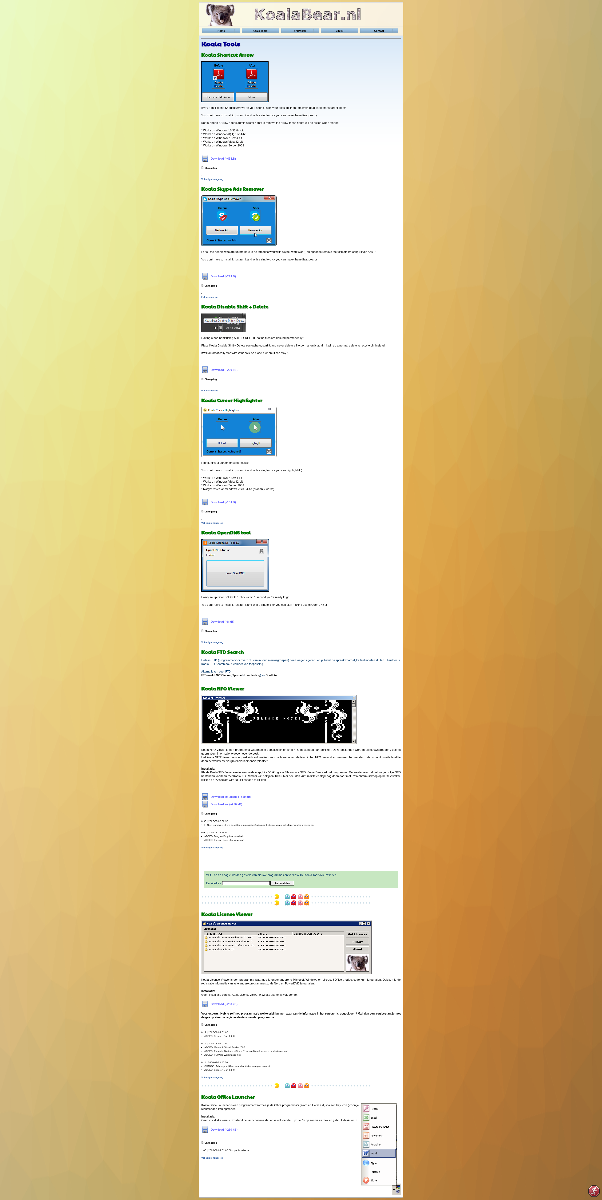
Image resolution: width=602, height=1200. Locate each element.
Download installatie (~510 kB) (231, 797)
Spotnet (237, 675)
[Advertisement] (301, 860)
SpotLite (271, 675)
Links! (340, 30)
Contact (379, 30)
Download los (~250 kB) (226, 804)
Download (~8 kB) (222, 621)
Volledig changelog (212, 179)
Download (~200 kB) (224, 370)
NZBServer (223, 675)
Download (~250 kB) (224, 1004)
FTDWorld (207, 675)
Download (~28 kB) (223, 276)
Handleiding (252, 675)
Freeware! (300, 30)
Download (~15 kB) (223, 502)
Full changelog (209, 297)
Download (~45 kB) (223, 158)
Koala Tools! (260, 30)
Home (221, 30)
